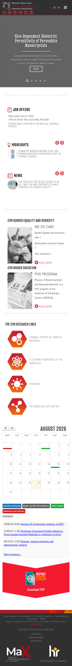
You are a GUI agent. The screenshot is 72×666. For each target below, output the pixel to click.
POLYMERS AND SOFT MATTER (44, 406)
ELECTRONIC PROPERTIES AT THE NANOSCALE (45, 361)
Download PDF (36, 589)
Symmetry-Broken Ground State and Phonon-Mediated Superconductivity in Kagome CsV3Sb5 (39, 154)
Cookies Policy (36, 641)
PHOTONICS (35, 384)
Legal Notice (36, 634)
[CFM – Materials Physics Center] (19, 7)
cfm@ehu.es (36, 624)
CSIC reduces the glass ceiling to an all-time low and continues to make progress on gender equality (38, 184)
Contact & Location (36, 637)
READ (36, 69)
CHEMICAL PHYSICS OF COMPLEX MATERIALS (45, 338)
